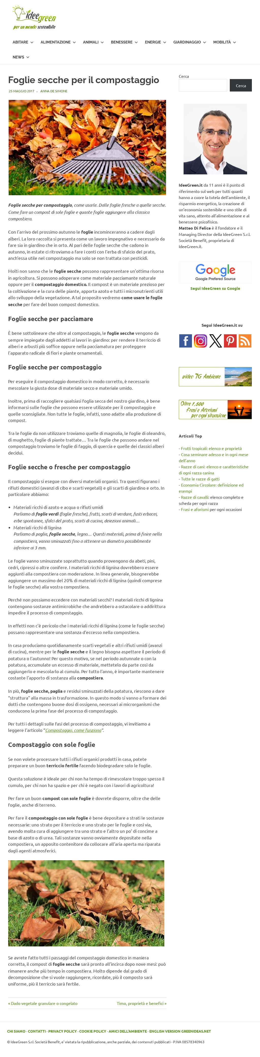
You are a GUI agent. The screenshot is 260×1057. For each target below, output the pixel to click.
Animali (91, 42)
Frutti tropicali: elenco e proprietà (211, 448)
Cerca (184, 76)
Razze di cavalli (194, 497)
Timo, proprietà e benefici (140, 1003)
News (18, 57)
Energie (153, 42)
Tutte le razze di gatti (200, 478)
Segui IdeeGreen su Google (215, 288)
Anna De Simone (53, 91)
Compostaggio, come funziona (73, 730)
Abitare (20, 42)
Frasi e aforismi (195, 509)
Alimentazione (56, 42)
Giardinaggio (187, 42)
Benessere (122, 42)
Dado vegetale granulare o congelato (44, 1003)
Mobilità (222, 42)
